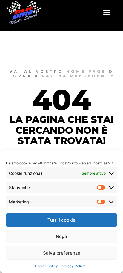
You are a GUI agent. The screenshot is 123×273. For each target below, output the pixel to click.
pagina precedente (78, 76)
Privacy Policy (73, 266)
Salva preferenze (61, 253)
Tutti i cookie (61, 220)
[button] (107, 12)
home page (86, 71)
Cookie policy (46, 266)
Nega (61, 236)
